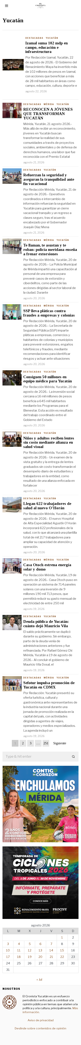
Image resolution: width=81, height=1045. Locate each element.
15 (62, 950)
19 (30, 957)
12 (29, 950)
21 (51, 957)
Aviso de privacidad (41, 1020)
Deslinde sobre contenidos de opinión (40, 1028)
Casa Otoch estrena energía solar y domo (47, 567)
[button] (74, 757)
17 (8, 957)
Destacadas (34, 38)
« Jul (39, 979)
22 (62, 957)
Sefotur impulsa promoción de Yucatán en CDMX (49, 685)
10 (8, 950)
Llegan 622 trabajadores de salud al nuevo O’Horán (47, 506)
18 (19, 957)
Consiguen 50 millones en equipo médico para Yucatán (47, 379)
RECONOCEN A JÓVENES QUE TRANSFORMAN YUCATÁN (48, 113)
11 (19, 950)
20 (40, 957)
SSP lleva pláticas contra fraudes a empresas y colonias (49, 313)
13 (40, 950)
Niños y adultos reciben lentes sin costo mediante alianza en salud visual (48, 442)
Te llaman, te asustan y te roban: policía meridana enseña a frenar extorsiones (50, 249)
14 (51, 950)
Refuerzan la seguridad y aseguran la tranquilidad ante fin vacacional (48, 179)
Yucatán (52, 38)
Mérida (49, 104)
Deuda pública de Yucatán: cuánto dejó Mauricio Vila (46, 623)
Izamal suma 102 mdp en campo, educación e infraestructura (46, 47)
